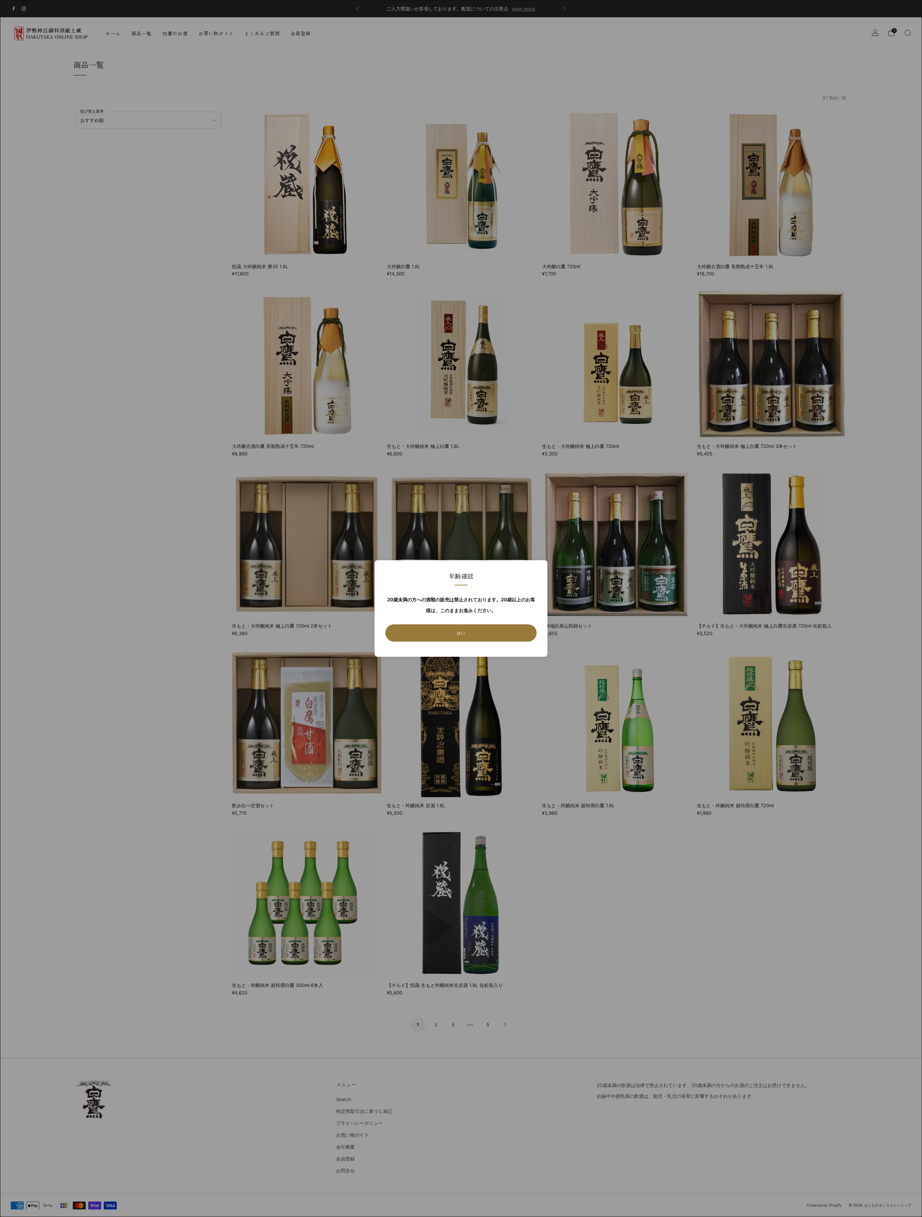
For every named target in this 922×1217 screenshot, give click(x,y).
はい (461, 633)
